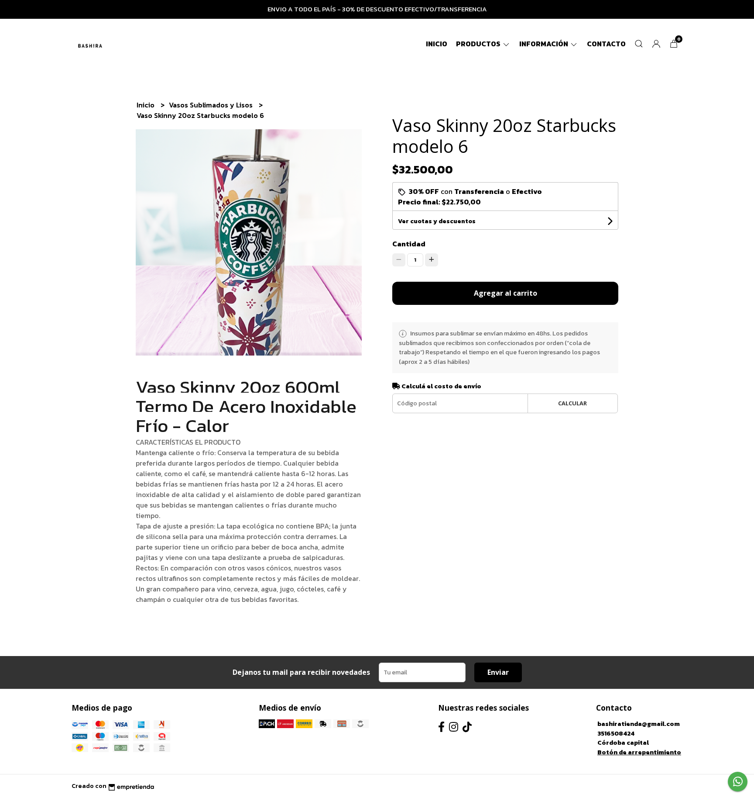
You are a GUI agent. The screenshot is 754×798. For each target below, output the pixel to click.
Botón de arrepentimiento (639, 752)
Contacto (606, 43)
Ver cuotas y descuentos (437, 221)
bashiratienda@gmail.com (638, 724)
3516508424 (615, 733)
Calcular (572, 403)
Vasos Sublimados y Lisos (211, 105)
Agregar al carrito (505, 293)
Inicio (436, 43)
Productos (479, 43)
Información (544, 43)
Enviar (498, 672)
